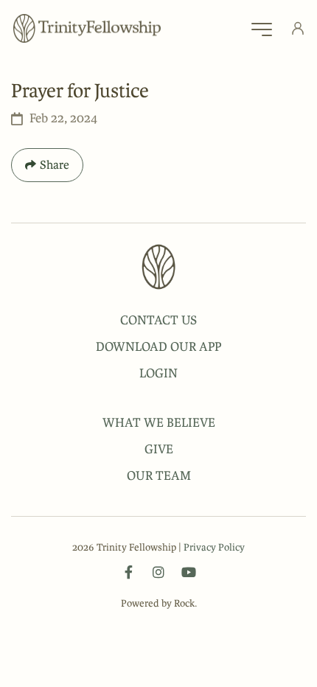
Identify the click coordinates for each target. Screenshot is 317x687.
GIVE (158, 449)
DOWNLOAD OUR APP (158, 346)
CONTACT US (158, 320)
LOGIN (158, 373)
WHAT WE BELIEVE (158, 422)
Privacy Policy (214, 547)
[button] (261, 33)
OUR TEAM (159, 475)
